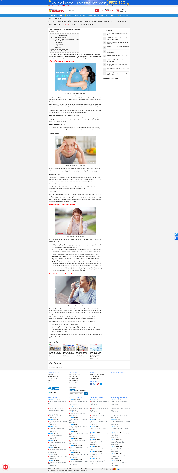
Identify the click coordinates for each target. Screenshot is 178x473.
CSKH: (94, 376)
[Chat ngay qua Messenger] (176, 234)
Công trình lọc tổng (64, 21)
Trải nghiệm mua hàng (86, 24)
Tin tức (112, 5)
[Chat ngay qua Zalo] (176, 238)
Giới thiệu (106, 5)
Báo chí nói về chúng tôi (124, 15)
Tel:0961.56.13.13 (51, 404)
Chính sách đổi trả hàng (74, 382)
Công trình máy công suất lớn (102, 21)
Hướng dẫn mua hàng (73, 376)
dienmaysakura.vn (68, 472)
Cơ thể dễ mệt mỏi (59, 42)
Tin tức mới (51, 21)
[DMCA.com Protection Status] (57, 392)
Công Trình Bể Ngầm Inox (82, 21)
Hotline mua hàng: (97, 374)
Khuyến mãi (127, 5)
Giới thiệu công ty (51, 374)
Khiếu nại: (95, 378)
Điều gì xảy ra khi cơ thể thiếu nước (59, 37)
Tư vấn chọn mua (120, 21)
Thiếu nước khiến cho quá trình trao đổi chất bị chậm (67, 39)
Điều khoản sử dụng (73, 387)
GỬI (86, 393)
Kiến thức (66, 24)
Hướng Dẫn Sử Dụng (54, 24)
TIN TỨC (113, 15)
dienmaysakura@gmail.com (79, 470)
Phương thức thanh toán (74, 374)
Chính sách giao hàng (73, 380)
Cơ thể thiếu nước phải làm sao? (58, 50)
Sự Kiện (74, 24)
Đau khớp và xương (59, 45)
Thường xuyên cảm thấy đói (61, 40)
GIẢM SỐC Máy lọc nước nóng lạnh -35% (98, 15)
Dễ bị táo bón (58, 47)
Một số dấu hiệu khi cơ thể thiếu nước (59, 49)
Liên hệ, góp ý (51, 380)
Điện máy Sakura (56, 58)
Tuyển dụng (119, 5)
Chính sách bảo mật (73, 385)
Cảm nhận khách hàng (53, 378)
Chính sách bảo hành (73, 378)
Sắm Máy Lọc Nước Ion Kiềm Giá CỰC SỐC (76, 15)
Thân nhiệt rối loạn (59, 44)
